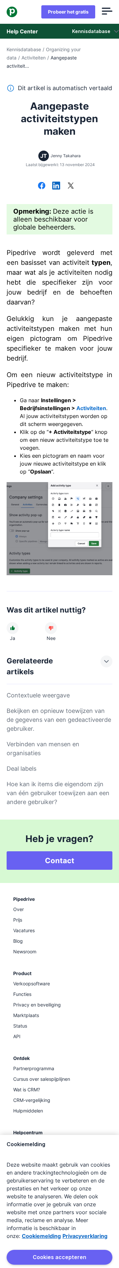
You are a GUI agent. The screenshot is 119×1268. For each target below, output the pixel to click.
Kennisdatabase (24, 49)
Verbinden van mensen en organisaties (43, 749)
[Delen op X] (71, 186)
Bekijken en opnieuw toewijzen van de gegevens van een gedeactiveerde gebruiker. (59, 719)
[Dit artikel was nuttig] (13, 628)
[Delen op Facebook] (42, 186)
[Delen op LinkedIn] (56, 186)
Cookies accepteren (59, 1257)
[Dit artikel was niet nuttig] (51, 628)
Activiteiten (33, 57)
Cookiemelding (41, 1236)
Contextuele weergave (38, 695)
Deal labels (21, 768)
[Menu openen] (107, 12)
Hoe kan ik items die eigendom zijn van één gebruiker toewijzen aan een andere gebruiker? (58, 793)
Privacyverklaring (84, 1236)
